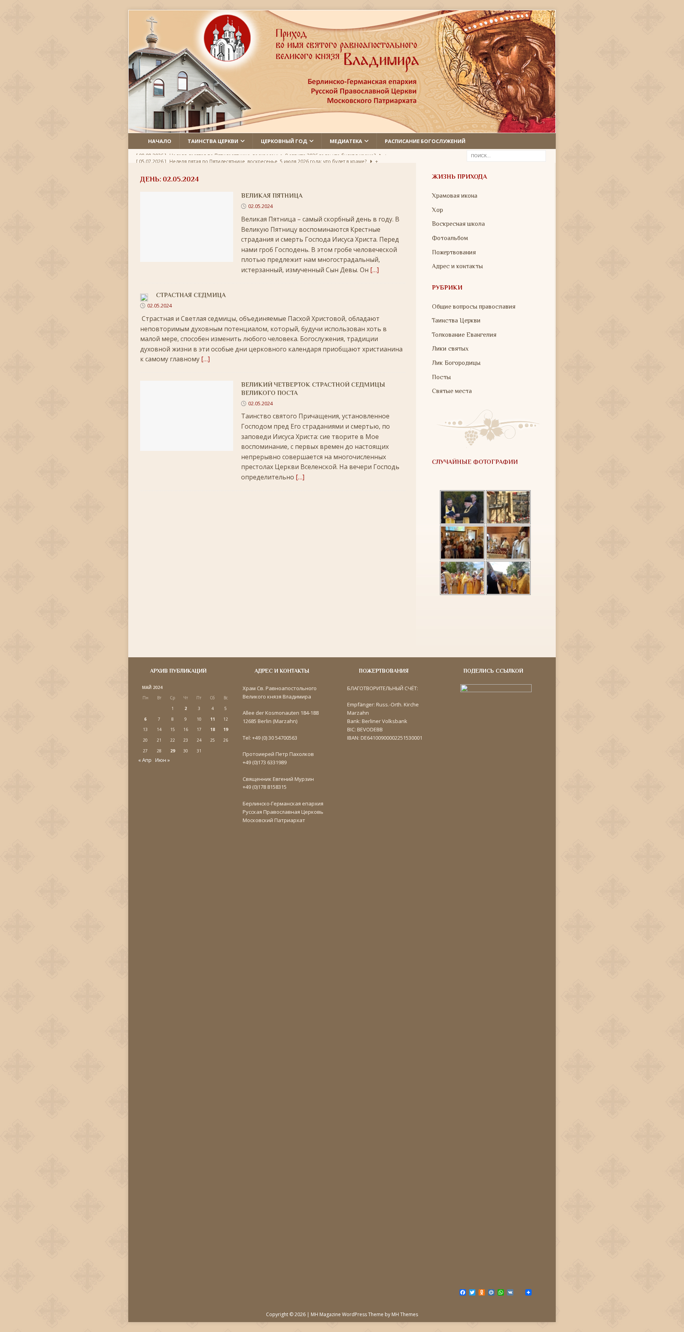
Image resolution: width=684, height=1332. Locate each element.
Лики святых (450, 348)
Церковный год (284, 141)
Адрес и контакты (457, 266)
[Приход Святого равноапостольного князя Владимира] (342, 127)
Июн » (162, 759)
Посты (441, 377)
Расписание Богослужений (425, 141)
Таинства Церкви (456, 320)
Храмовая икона (454, 195)
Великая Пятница (271, 195)
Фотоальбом (450, 238)
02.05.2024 (260, 206)
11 (212, 719)
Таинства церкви (213, 141)
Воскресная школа (458, 223)
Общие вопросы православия (473, 306)
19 (225, 729)
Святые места (452, 391)
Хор (437, 210)
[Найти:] (506, 155)
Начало (159, 141)
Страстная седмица (191, 295)
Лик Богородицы (456, 362)
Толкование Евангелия (464, 334)
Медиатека (346, 141)
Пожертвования (454, 252)
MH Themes (404, 1314)
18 (212, 729)
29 (172, 751)
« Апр (145, 759)
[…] (374, 269)
